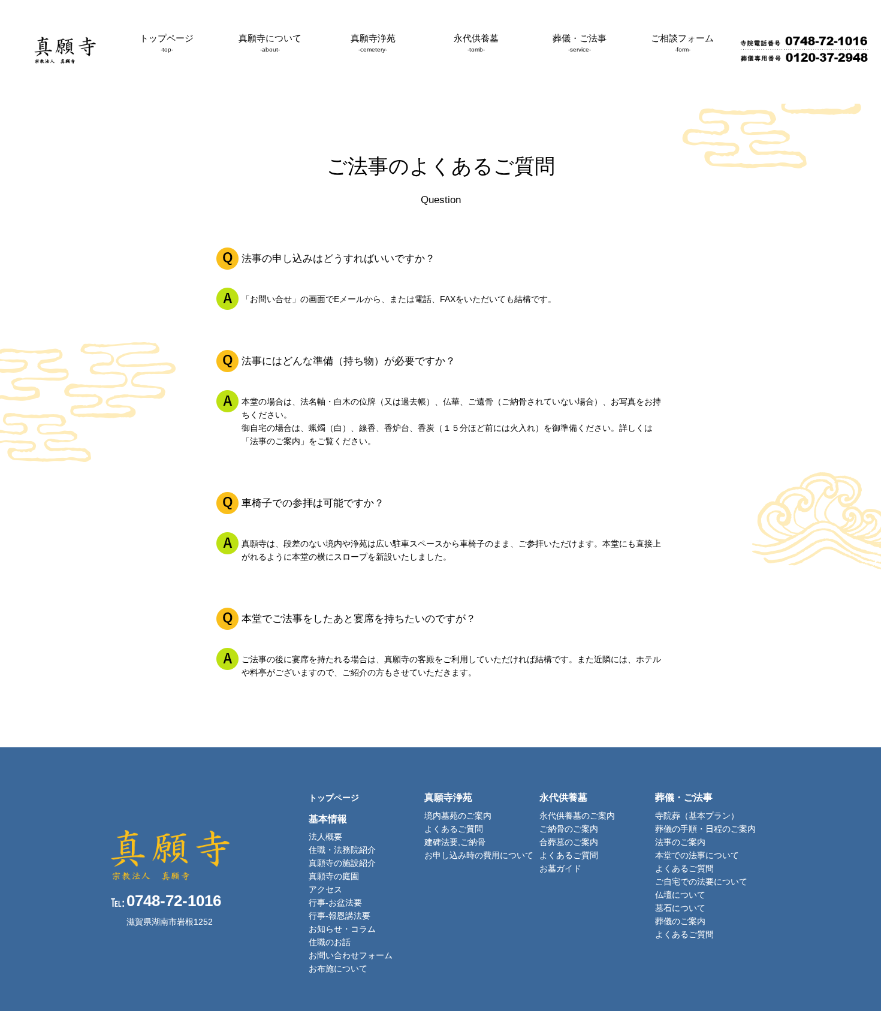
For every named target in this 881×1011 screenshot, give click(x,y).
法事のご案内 (680, 842)
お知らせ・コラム (342, 929)
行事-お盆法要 (335, 902)
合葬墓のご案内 (568, 842)
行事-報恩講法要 (339, 916)
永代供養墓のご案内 (577, 815)
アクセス (325, 889)
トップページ (167, 42)
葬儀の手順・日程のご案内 (705, 829)
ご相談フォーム (682, 42)
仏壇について (680, 895)
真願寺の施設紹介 (342, 863)
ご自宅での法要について (701, 881)
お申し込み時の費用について (478, 855)
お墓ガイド (560, 868)
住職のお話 (330, 942)
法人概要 (325, 836)
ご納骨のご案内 (568, 829)
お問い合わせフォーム (351, 955)
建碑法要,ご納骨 (454, 842)
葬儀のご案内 (680, 921)
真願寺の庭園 (334, 876)
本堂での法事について (697, 855)
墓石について (680, 908)
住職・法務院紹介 (342, 850)
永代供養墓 (476, 42)
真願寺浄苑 (373, 42)
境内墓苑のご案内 (457, 815)
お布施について (338, 968)
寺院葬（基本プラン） (697, 815)
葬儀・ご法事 (580, 42)
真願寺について (270, 42)
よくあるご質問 (453, 829)
